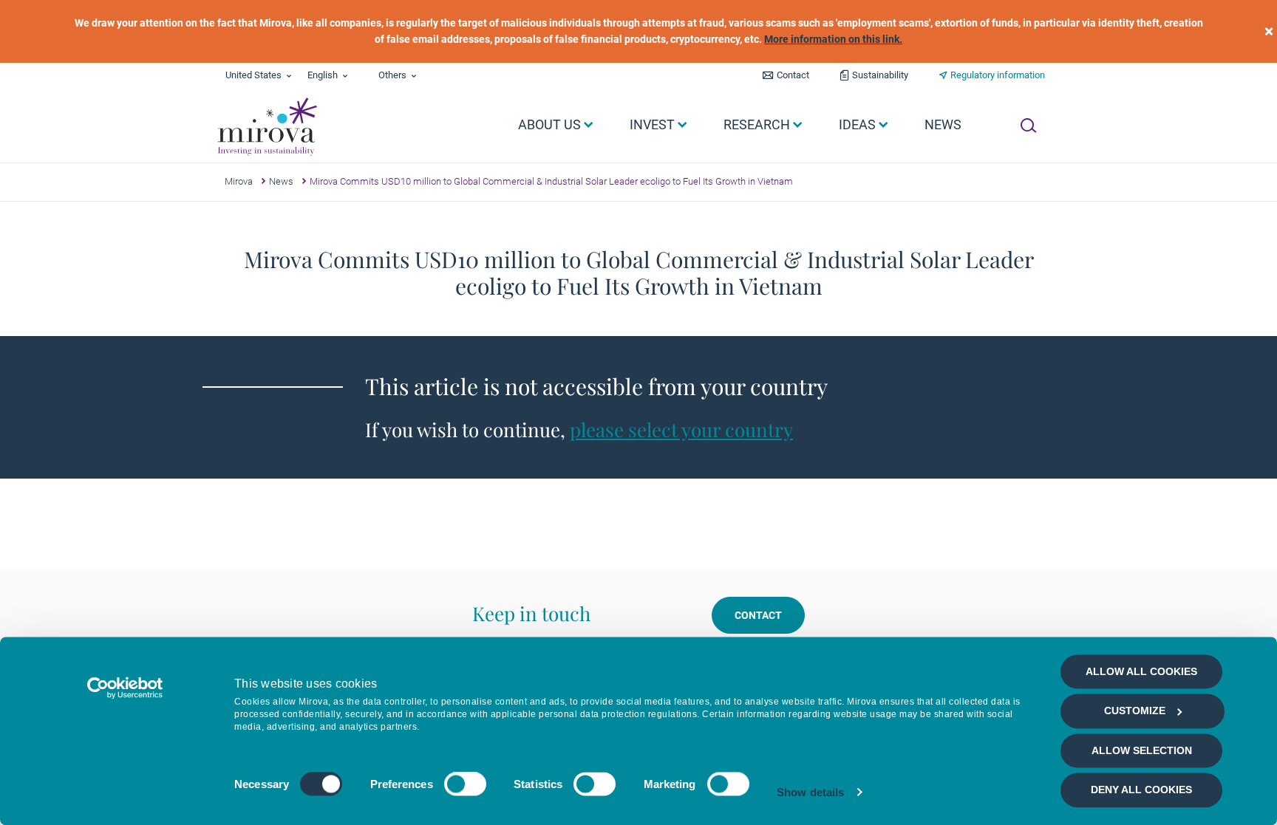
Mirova (239, 181)
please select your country (681, 429)
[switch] (465, 784)
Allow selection (1142, 750)
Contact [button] (758, 615)
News (281, 181)
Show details (810, 792)
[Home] (266, 127)
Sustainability (880, 75)
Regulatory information (997, 75)
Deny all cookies (1141, 790)
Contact (793, 75)
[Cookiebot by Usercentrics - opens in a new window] (125, 688)
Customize (1134, 711)
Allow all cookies (1141, 671)
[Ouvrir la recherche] (1028, 125)
